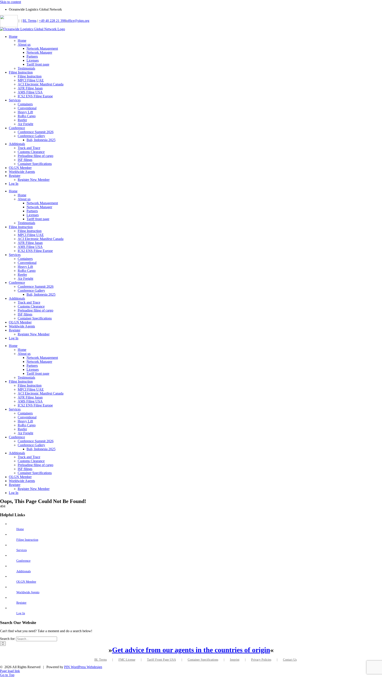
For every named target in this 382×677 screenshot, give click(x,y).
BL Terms (29, 21)
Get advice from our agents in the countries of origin (191, 650)
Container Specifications (203, 659)
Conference (23, 560)
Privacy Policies (261, 659)
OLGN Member (26, 581)
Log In (20, 613)
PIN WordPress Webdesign (83, 667)
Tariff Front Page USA (161, 659)
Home (20, 529)
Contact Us (290, 659)
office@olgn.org (77, 21)
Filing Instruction (27, 539)
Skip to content (10, 2)
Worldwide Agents (27, 592)
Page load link (10, 671)
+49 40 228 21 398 (52, 21)
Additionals (23, 571)
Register (21, 602)
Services (21, 550)
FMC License (126, 659)
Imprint (234, 659)
